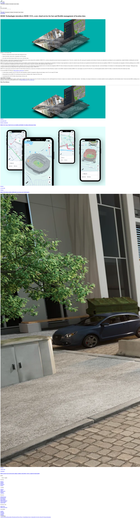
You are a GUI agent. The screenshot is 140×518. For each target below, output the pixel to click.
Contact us (2, 493)
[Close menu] (0, 11)
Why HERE (2, 2)
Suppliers (2, 492)
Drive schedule (3, 499)
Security (16, 517)
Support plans (2, 502)
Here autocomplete (3, 8)
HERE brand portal (3, 500)
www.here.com (31, 79)
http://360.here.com (23, 79)
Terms (13, 517)
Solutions (11, 12)
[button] (70, 477)
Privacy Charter (22, 517)
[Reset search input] (0, 10)
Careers (1, 490)
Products (1, 483)
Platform (1, 481)
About (22, 12)
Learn (19, 12)
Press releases (2, 498)
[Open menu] (0, 7)
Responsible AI (9, 517)
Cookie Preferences (3, 517)
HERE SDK (2, 506)
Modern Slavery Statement (30, 517)
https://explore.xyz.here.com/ (19, 70)
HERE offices (2, 491)
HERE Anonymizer (3, 507)
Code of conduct (3, 501)
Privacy (18, 517)
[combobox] (70, 10)
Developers (2, 484)
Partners (1, 485)
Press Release (2, 13)
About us (2, 489)
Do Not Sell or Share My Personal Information (43, 517)
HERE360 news (3, 496)
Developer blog (3, 497)
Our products (7, 12)
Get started (16, 12)
